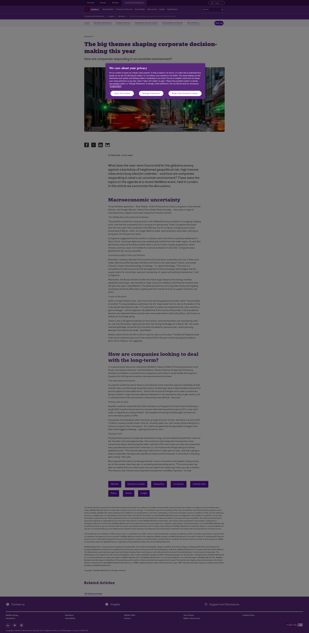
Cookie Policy (115, 86)
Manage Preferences (151, 93)
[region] (155, 81)
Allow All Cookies (122, 93)
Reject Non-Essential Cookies (185, 93)
